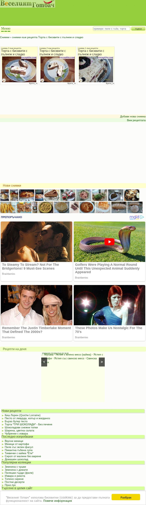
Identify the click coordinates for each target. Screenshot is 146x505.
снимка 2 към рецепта (50, 48)
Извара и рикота (15, 475)
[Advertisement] (69, 17)
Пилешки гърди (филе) (19, 472)
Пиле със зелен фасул (19, 447)
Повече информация (57, 500)
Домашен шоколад (16, 459)
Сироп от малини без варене (23, 456)
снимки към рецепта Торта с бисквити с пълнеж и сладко (47, 37)
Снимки (5, 37)
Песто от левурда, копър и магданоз (27, 418)
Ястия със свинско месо (69, 358)
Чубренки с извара (16, 433)
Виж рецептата (136, 120)
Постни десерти (15, 481)
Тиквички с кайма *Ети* (19, 453)
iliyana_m (33, 83)
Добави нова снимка (133, 116)
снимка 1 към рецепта (88, 48)
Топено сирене (14, 478)
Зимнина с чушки (15, 466)
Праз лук (10, 484)
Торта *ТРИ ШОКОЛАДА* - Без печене (28, 424)
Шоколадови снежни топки (21, 427)
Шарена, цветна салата (19, 430)
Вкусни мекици (14, 440)
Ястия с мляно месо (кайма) (73, 354)
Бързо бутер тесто (16, 421)
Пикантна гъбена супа (19, 450)
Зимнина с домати (16, 469)
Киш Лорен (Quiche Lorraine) (22, 415)
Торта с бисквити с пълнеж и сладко (14, 52)
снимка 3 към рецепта (11, 48)
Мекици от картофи (17, 443)
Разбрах (126, 497)
